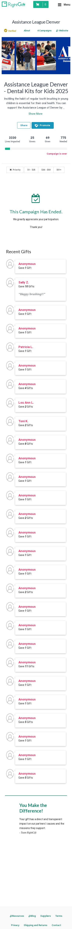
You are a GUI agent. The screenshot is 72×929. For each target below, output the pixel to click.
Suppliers (45, 916)
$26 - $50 (45, 170)
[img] (11, 31)
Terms (58, 916)
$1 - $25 (31, 170)
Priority (16, 170)
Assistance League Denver (36, 21)
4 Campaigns (44, 30)
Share (23, 125)
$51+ (58, 170)
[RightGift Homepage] (13, 4)
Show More (35, 113)
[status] (41, 4)
